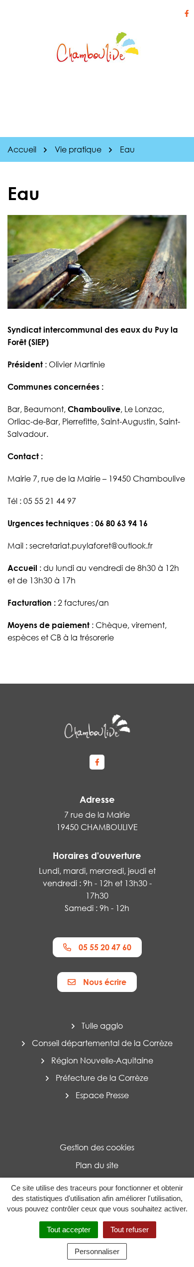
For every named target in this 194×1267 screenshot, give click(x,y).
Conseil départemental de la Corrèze (102, 1043)
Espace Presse (102, 1095)
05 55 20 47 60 (105, 947)
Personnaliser (97, 1251)
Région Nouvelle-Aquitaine (102, 1060)
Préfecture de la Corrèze (102, 1078)
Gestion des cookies (97, 1147)
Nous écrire (104, 982)
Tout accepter (69, 1229)
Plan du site (97, 1165)
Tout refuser (129, 1229)
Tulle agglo (102, 1026)
